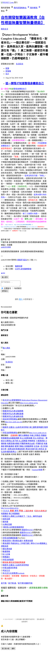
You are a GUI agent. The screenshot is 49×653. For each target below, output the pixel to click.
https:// (21, 224)
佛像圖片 (6, 557)
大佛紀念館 (7, 524)
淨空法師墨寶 (8, 560)
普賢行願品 (19, 446)
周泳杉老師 (30, 449)
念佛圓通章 (28, 446)
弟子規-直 (12, 583)
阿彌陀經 (39, 443)
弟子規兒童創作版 (25, 583)
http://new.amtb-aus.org (13, 422)
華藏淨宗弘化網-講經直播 (13, 414)
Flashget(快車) (37, 470)
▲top (3, 273)
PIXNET (10, 619)
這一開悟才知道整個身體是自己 (24, 83)
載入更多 (5, 277)
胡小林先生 (39, 449)
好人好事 (6, 554)
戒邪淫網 (6, 519)
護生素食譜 (7, 549)
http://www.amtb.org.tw (38, 433)
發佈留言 (5, 291)
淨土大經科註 (38, 438)
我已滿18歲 (5, 648)
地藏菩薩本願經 (13, 443)
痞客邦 (20, 260)
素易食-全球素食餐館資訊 (13, 527)
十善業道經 (40, 441)
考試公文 (6, 570)
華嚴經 (43, 435)
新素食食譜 (28, 541)
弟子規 (3, 583)
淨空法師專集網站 (10, 433)
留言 (25, 260)
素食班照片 (7, 541)
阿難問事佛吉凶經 (27, 443)
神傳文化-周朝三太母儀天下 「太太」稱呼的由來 (22, 516)
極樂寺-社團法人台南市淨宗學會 (16, 565)
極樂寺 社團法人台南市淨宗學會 (16, 427)
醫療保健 (18, 266)
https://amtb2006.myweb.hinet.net (9, 226)
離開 (13, 648)
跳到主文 (4, 29)
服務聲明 (24, 622)
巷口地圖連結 (14, 514)
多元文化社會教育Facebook (13, 573)
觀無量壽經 (9, 446)
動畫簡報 (6, 551)
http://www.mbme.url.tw (29, 403)
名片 (7, 74)
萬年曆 (5, 522)
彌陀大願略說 (23, 435)
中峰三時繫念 (35, 435)
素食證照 (6, 543)
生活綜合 (19, 64)
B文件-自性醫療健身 (23, 269)
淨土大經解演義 (26, 438)
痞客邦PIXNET (27, 530)
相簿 (7, 68)
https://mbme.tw (9, 224)
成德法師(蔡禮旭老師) (16, 449)
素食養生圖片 (17, 541)
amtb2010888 (6, 247)
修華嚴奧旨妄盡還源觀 (10, 438)
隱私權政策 (40, 619)
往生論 (36, 446)
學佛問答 (31, 441)
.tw (32, 224)
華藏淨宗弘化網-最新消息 (13, 416)
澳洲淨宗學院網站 (10, 419)
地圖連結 (4, 514)
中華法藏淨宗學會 (10, 568)
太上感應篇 (22, 441)
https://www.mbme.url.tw (32, 226)
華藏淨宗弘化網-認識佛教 (13, 411)
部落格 (8, 71)
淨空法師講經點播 (10, 538)
